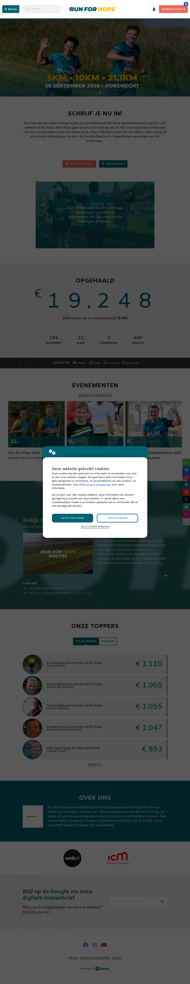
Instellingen (117, 518)
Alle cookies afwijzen (95, 526)
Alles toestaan (72, 518)
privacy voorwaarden (98, 484)
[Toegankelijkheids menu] (186, 4)
